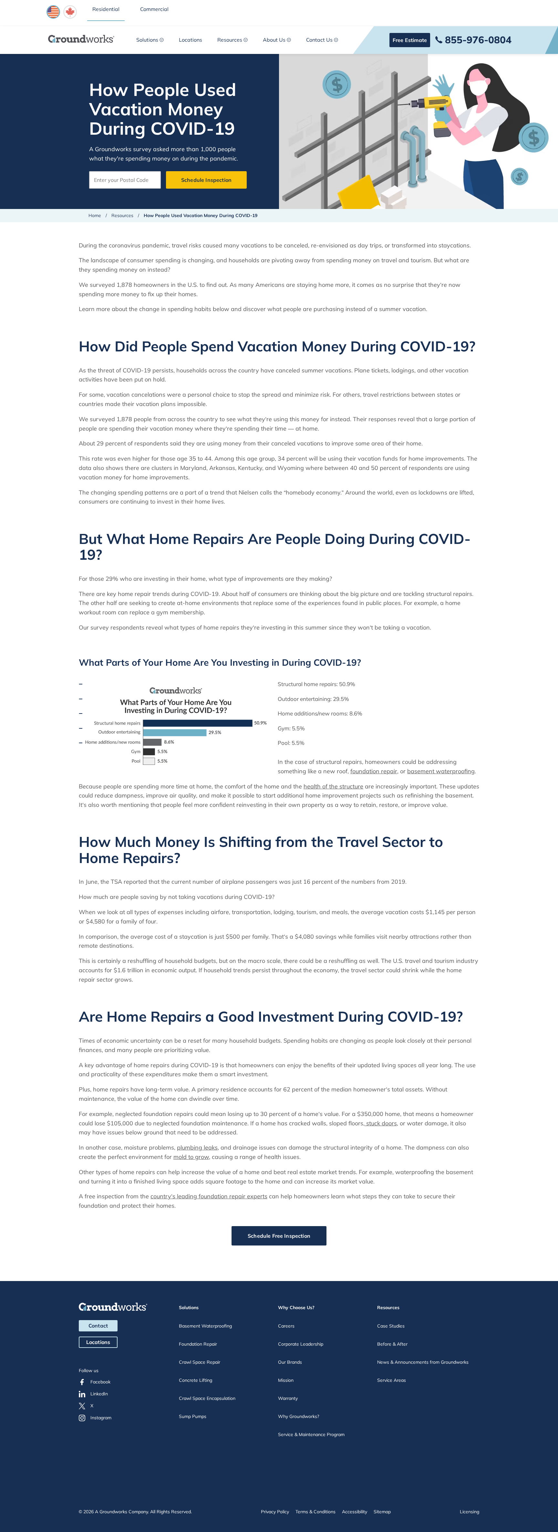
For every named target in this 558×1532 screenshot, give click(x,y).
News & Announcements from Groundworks (423, 1362)
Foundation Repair (198, 1344)
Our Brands (290, 1362)
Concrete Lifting (195, 1380)
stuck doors (381, 1123)
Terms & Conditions (315, 1512)
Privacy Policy (275, 1512)
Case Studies (391, 1326)
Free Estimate (410, 40)
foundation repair (373, 771)
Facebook (100, 1382)
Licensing (469, 1512)
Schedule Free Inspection (279, 1236)
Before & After (392, 1344)
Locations (190, 39)
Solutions (147, 39)
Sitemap (382, 1512)
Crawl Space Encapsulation (207, 1398)
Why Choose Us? (296, 1307)
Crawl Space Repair (199, 1362)
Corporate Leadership (300, 1344)
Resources (229, 39)
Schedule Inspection (206, 180)
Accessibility (354, 1512)
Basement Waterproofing (205, 1326)
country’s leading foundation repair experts (208, 1196)
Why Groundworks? (298, 1416)
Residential (105, 9)
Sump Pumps (192, 1416)
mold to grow (191, 1157)
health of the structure (333, 786)
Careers (286, 1326)
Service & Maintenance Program (311, 1434)
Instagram (100, 1418)
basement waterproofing (441, 771)
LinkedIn (99, 1394)
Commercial (154, 9)
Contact (98, 1325)
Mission (286, 1380)
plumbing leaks (197, 1147)
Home (94, 215)
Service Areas (391, 1380)
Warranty (288, 1398)
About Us (274, 39)
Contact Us (319, 39)
